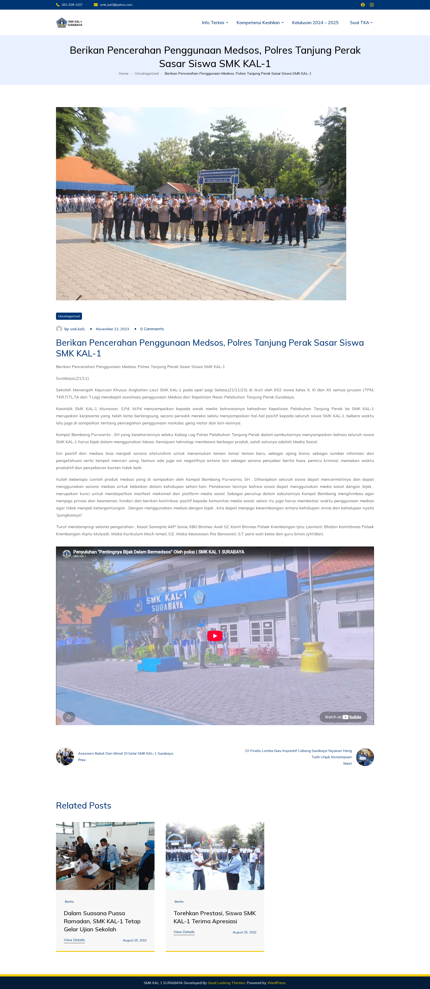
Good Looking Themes (226, 983)
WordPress (276, 983)
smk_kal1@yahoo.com (116, 5)
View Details (74, 940)
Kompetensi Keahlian (258, 22)
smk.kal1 (77, 329)
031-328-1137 (72, 5)
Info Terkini (213, 22)
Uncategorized (69, 316)
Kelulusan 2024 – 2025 (315, 22)
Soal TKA (359, 22)
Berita (69, 902)
